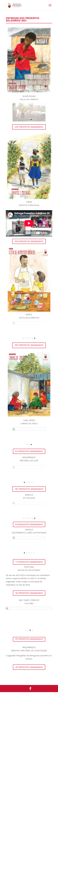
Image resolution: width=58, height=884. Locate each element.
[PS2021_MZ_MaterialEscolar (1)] (29, 467)
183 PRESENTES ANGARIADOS (29, 489)
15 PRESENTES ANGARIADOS (29, 561)
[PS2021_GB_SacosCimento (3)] (29, 105)
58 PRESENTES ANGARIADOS (29, 593)
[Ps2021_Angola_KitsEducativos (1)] (29, 503)
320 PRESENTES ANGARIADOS (29, 126)
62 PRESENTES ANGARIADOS (29, 451)
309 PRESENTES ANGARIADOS (29, 241)
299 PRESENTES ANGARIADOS (29, 345)
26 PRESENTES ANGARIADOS (29, 667)
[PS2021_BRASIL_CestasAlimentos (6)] (29, 323)
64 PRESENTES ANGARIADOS (29, 524)
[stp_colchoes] (29, 608)
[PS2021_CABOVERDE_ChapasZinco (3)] (29, 429)
